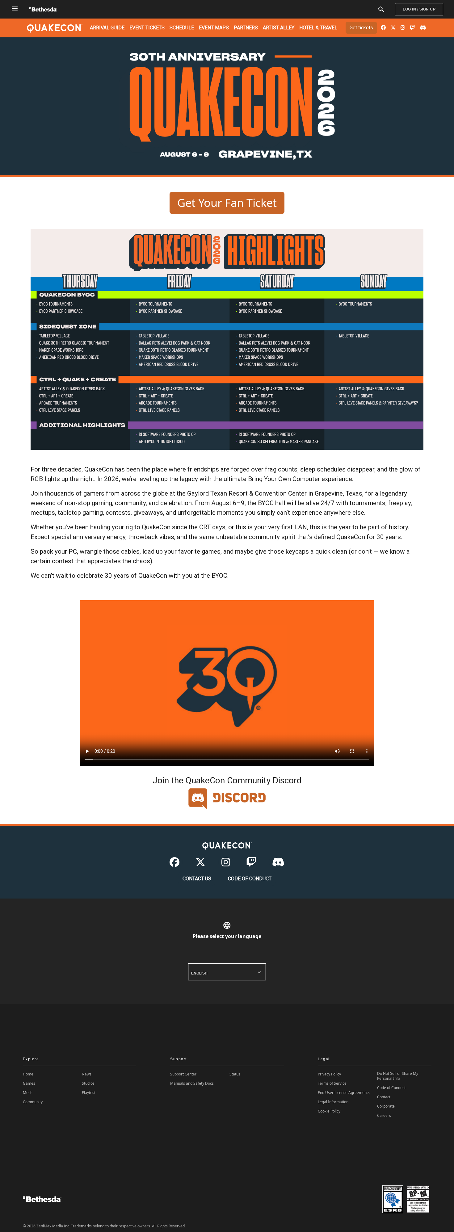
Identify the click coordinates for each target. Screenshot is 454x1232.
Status (234, 1074)
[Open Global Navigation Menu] (15, 8)
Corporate (386, 1106)
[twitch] (412, 28)
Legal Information (333, 1102)
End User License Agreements (344, 1092)
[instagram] (403, 28)
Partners (246, 28)
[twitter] (393, 28)
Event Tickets (147, 28)
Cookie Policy (329, 1111)
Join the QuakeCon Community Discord (227, 780)
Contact (383, 1097)
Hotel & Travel (318, 28)
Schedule (182, 28)
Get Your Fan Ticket (227, 202)
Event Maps (214, 28)
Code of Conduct (249, 879)
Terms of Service (332, 1083)
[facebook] (383, 28)
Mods (27, 1092)
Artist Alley (278, 28)
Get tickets (361, 28)
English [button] (199, 973)
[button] (80, 1059)
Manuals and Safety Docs (192, 1083)
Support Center (183, 1074)
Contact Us (197, 879)
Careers (384, 1115)
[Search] (381, 9)
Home (28, 1074)
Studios (88, 1083)
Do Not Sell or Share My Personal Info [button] (397, 1076)
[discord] (423, 28)
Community (33, 1102)
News (86, 1074)
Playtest (88, 1092)
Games (29, 1083)
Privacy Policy (329, 1074)
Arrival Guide (107, 28)
